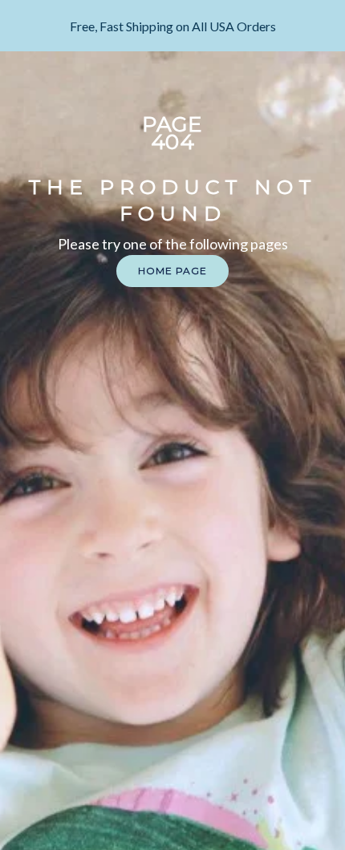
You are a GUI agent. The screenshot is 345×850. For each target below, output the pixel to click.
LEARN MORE (173, 36)
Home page (172, 271)
